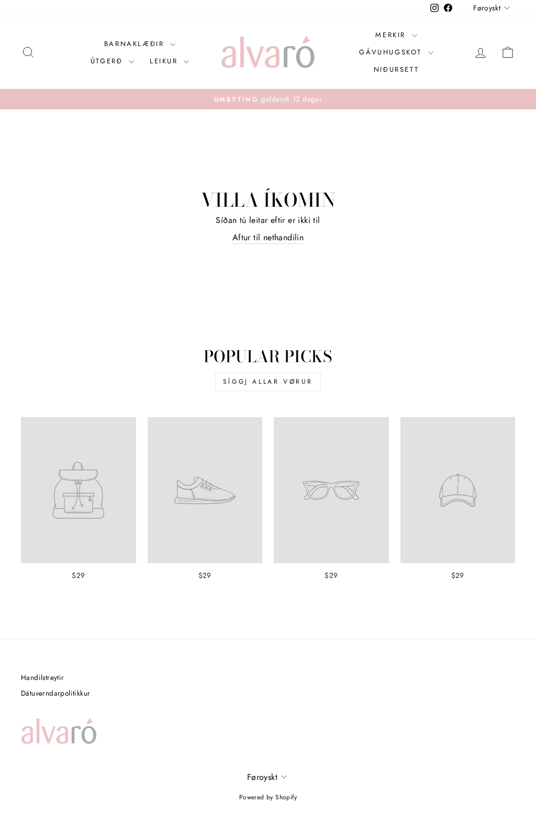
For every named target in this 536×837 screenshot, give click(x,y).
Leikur (165, 61)
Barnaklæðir (136, 44)
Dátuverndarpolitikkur (55, 693)
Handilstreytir (42, 677)
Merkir (392, 35)
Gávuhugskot (392, 52)
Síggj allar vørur (268, 381)
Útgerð (108, 61)
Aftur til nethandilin (268, 237)
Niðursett (396, 69)
